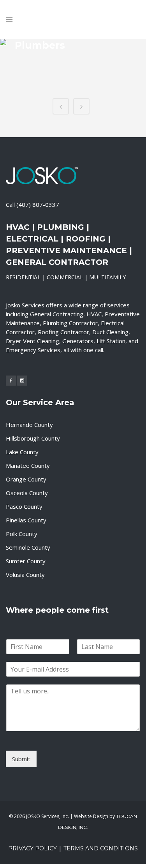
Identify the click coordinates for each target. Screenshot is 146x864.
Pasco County (24, 506)
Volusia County (25, 574)
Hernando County (29, 424)
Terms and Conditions (100, 848)
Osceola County (27, 493)
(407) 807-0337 (37, 204)
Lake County (22, 452)
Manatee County (28, 465)
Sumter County (26, 561)
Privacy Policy (32, 848)
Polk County (21, 534)
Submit (21, 759)
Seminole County (28, 547)
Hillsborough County (33, 438)
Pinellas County (26, 520)
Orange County (26, 479)
